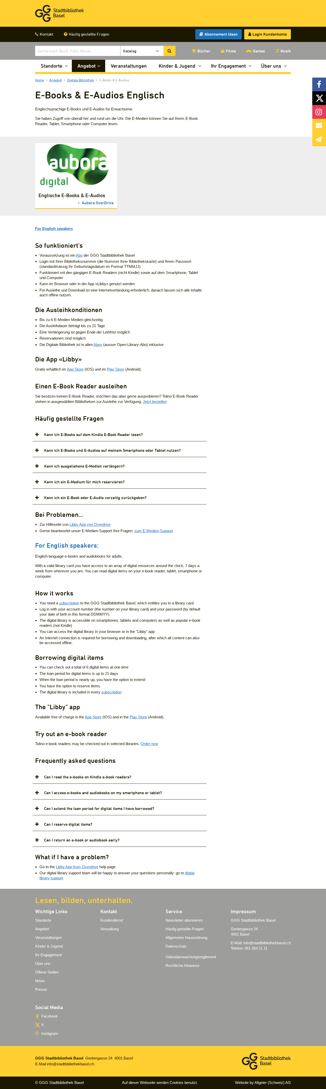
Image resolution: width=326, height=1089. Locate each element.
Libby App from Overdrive (77, 867)
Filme (231, 51)
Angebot (86, 66)
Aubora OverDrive (97, 202)
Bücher (203, 51)
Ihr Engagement (228, 66)
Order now (149, 744)
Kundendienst (111, 920)
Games (259, 51)
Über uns (271, 66)
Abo (79, 255)
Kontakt (46, 34)
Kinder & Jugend (177, 66)
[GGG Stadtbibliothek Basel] (59, 13)
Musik (285, 51)
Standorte (51, 66)
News (40, 981)
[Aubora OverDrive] (76, 166)
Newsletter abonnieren (184, 920)
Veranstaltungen (129, 66)
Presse (41, 989)
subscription (69, 603)
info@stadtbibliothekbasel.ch (267, 943)
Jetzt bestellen (155, 401)
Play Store (115, 369)
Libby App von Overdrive (90, 524)
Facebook (49, 1016)
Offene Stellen (47, 972)
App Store (75, 369)
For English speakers (54, 228)
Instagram (49, 1033)
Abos (97, 344)
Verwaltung (109, 929)
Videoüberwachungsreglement (191, 957)
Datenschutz (176, 946)
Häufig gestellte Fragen (89, 34)
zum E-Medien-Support (153, 531)
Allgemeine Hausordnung (186, 937)
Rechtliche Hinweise (182, 965)
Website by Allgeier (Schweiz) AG (263, 1082)
